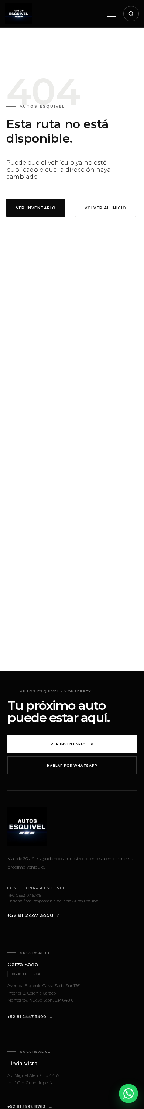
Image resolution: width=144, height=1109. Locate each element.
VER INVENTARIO (36, 208)
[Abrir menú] (111, 13)
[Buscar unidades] (131, 13)
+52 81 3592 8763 (26, 1106)
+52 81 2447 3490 (30, 915)
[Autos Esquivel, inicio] (18, 13)
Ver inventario (72, 744)
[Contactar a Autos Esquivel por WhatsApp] (128, 1093)
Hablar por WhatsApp (72, 765)
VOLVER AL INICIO (105, 208)
